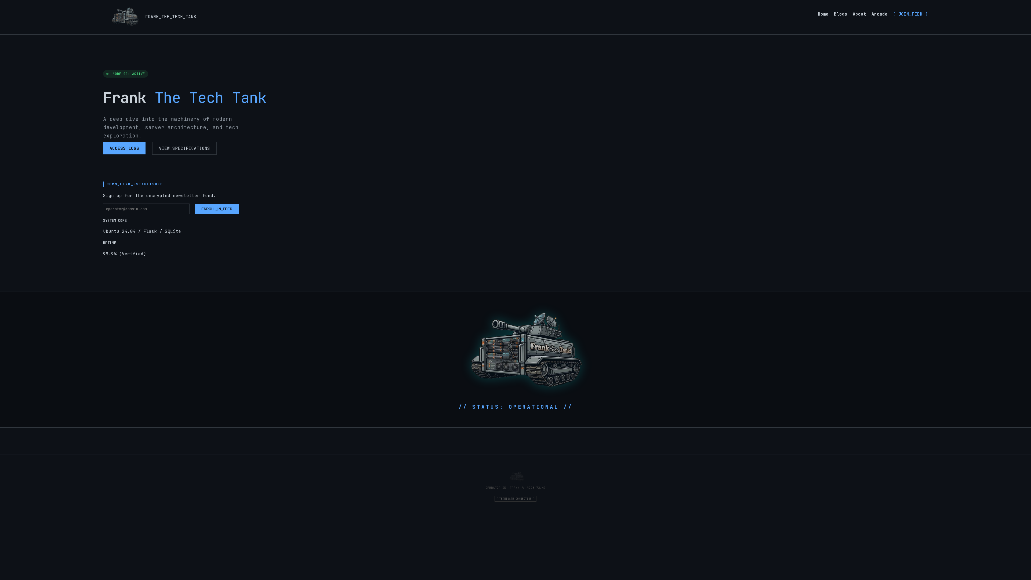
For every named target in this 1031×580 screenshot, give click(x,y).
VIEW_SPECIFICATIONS (184, 148)
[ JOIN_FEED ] (910, 14)
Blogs (840, 14)
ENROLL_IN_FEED (216, 209)
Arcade (880, 14)
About (859, 14)
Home (823, 14)
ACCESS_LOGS (124, 148)
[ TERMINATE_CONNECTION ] (515, 499)
